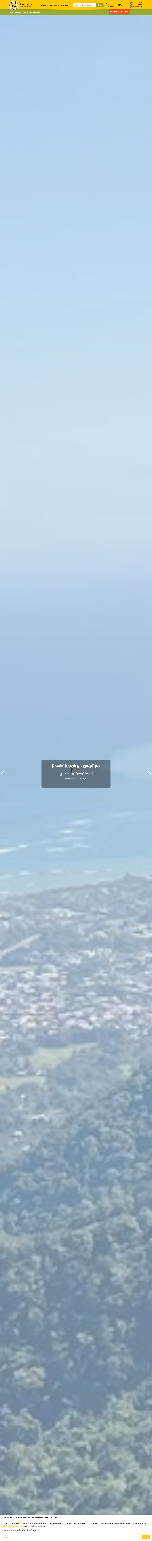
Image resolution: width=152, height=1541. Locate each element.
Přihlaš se (110, 7)
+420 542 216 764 (137, 2)
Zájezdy (18, 13)
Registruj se (110, 4)
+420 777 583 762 (137, 4)
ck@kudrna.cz (137, 6)
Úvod (11, 13)
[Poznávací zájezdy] (62, 773)
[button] (2, 773)
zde (27, 1500)
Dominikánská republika (73, 779)
